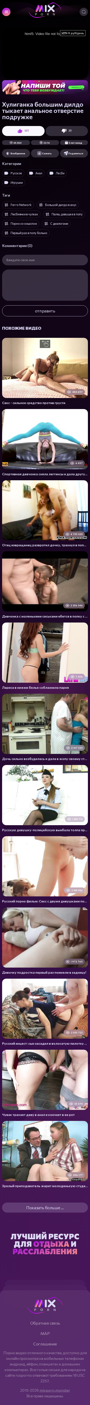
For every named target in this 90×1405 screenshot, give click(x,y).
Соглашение (45, 1343)
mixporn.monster (55, 1390)
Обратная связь (45, 1322)
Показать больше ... (45, 1207)
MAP (45, 1333)
